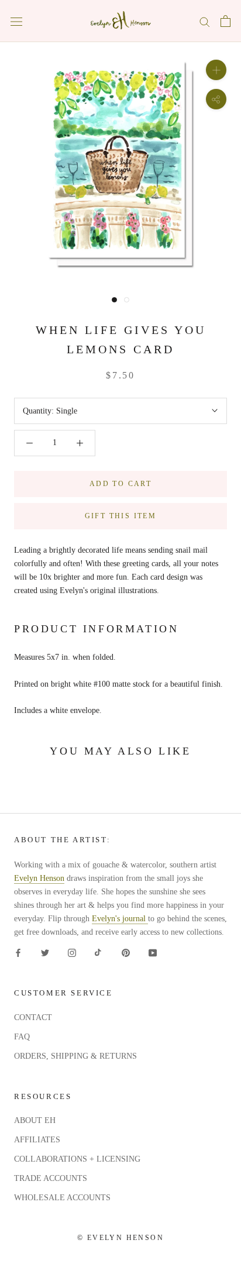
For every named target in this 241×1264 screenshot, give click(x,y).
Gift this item (121, 516)
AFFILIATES (37, 1139)
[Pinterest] (126, 952)
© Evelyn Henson (120, 1238)
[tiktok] (99, 952)
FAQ (22, 1036)
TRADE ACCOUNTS (50, 1178)
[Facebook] (18, 952)
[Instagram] (72, 952)
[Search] (204, 21)
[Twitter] (45, 952)
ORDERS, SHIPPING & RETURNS (75, 1056)
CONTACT (33, 1017)
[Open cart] (225, 21)
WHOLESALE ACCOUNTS (62, 1197)
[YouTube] (153, 952)
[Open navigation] (16, 21)
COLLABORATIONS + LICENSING (77, 1159)
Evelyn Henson (39, 878)
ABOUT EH (35, 1120)
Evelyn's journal (120, 918)
